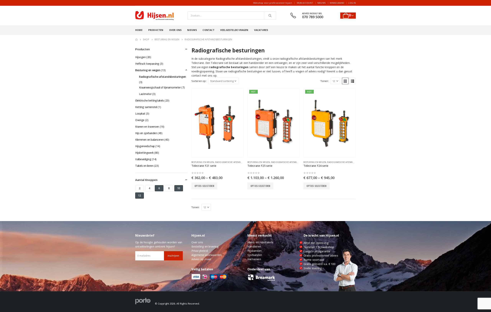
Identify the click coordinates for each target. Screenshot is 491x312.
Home (139, 30)
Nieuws (321, 2)
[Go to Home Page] (136, 39)
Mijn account (305, 2)
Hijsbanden (254, 251)
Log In (352, 2)
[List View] (352, 81)
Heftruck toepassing (147, 63)
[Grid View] (345, 81)
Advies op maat (201, 259)
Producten (155, 30)
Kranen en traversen (147, 126)
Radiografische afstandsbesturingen (236, 162)
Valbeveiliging (143, 159)
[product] (217, 122)
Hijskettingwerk (144, 152)
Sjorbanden (254, 255)
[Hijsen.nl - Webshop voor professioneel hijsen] (154, 15)
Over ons (175, 30)
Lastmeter (145, 94)
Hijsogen (140, 57)
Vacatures (261, 30)
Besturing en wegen (202, 162)
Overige (139, 120)
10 (178, 188)
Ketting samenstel (146, 107)
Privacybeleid (199, 251)
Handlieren (254, 246)
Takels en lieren (144, 166)
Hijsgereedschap (145, 146)
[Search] (270, 15)
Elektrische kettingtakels (149, 100)
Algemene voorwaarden (206, 255)
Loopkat (140, 113)
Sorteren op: (198, 81)
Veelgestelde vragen (234, 30)
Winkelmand (337, 2)
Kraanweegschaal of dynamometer (160, 87)
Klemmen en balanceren (149, 139)
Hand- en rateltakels (260, 242)
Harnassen (254, 259)
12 (139, 195)
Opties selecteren (204, 185)
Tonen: (324, 81)
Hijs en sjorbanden (146, 133)
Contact (208, 30)
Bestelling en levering (204, 246)
